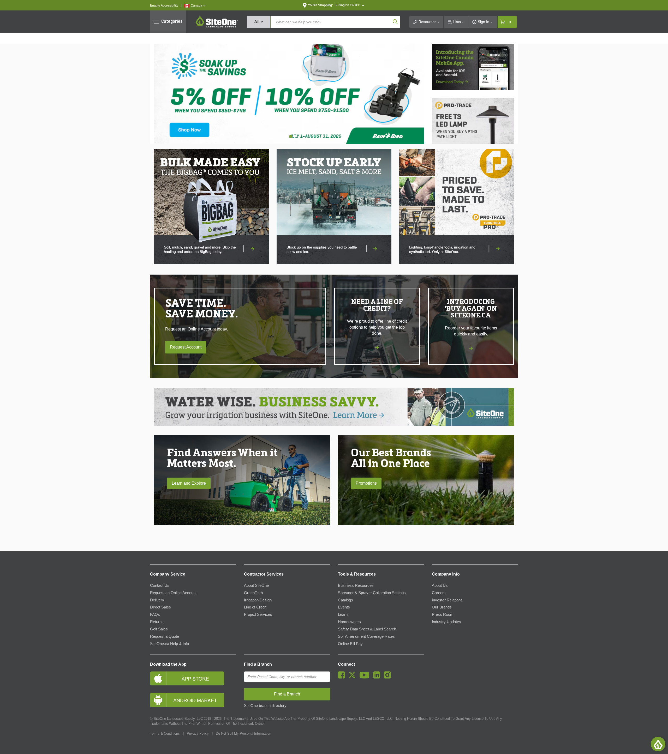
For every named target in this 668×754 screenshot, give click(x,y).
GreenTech (253, 593)
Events (344, 607)
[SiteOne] (216, 26)
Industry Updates (446, 622)
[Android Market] (193, 700)
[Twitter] (353, 677)
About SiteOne (256, 585)
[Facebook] (343, 677)
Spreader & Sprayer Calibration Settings (372, 593)
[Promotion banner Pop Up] (211, 206)
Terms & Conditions (165, 733)
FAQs (155, 614)
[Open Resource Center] (658, 744)
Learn (343, 614)
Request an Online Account (173, 593)
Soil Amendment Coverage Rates (366, 636)
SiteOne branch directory (265, 706)
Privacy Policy (198, 733)
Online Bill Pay (350, 644)
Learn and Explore (189, 483)
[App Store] (193, 678)
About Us (440, 585)
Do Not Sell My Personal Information (243, 733)
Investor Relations (447, 600)
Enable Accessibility (164, 5)
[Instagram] (388, 677)
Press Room (443, 614)
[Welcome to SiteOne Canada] (386, 94)
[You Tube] (365, 677)
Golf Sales (159, 629)
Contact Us (159, 585)
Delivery (157, 600)
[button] (194, 5)
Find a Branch (258, 664)
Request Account (185, 347)
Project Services (258, 614)
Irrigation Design (258, 600)
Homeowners (349, 622)
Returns (157, 622)
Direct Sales (160, 607)
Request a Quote (164, 636)
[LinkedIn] (378, 677)
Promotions (366, 483)
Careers (439, 593)
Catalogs (345, 600)
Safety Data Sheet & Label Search (367, 629)
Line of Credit (255, 607)
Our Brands (442, 607)
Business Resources (356, 585)
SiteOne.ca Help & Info (169, 644)
